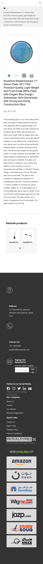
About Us (10, 401)
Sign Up (33, 370)
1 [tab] (20, 248)
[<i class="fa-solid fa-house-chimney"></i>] (4, 8)
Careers (10, 405)
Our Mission (11, 409)
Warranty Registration (15, 413)
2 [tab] (23, 248)
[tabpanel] (15, 237)
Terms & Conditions (14, 433)
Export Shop (11, 426)
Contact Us (11, 422)
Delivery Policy (12, 429)
